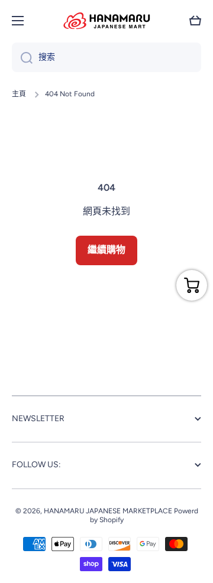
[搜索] (22, 57)
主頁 (19, 94)
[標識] (106, 20)
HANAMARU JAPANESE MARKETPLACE (108, 511)
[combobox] (106, 57)
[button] (195, 21)
